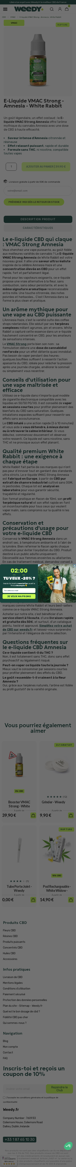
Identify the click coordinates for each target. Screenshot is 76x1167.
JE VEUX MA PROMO (19, 596)
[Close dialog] (74, 565)
